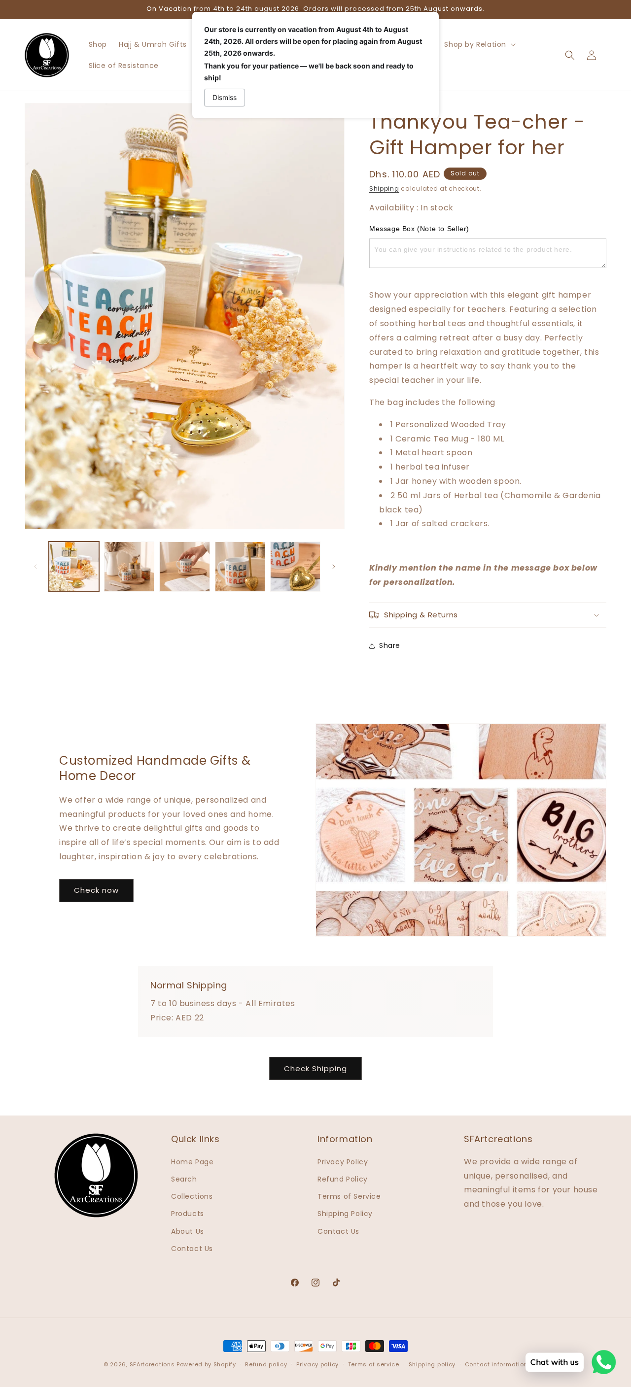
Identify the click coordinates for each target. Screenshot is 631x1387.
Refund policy (266, 1364)
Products (187, 1213)
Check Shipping (315, 1068)
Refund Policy (342, 1179)
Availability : (395, 207)
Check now (96, 890)
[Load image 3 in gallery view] (184, 566)
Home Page (192, 1162)
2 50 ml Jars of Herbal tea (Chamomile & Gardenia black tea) (490, 502)
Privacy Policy (342, 1162)
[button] (479, 44)
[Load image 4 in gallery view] (240, 566)
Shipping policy (432, 1364)
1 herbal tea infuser (430, 467)
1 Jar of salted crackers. (440, 523)
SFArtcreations (153, 1364)
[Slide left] (35, 566)
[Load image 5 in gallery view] (295, 566)
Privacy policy (317, 1364)
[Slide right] (334, 566)
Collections (192, 1196)
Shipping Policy (345, 1213)
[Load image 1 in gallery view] (74, 566)
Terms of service (373, 1364)
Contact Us (192, 1248)
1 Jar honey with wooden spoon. (456, 481)
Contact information (496, 1364)
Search (184, 1179)
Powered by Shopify (206, 1364)
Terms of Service (349, 1196)
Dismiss (224, 97)
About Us (187, 1231)
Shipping (384, 188)
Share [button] (389, 645)
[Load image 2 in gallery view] (129, 566)
